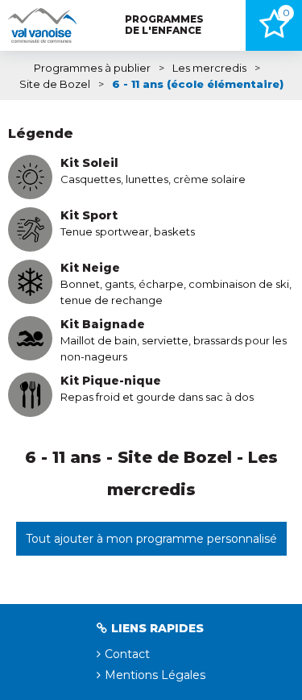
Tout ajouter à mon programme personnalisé (151, 538)
